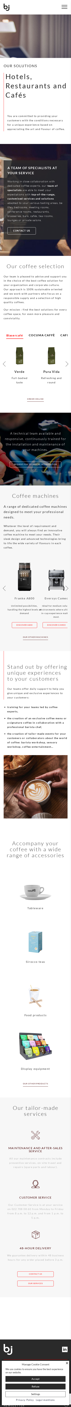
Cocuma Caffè (42, 335)
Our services (35, 1283)
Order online (35, 399)
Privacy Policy (25, 1399)
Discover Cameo (56, 625)
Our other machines (35, 637)
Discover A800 (24, 625)
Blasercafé (14, 335)
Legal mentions (45, 1399)
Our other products (35, 1084)
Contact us (21, 230)
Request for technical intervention (35, 464)
